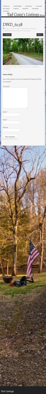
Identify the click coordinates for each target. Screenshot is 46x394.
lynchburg (6, 11)
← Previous (7, 34)
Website (5, 127)
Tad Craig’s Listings (23, 14)
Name (5, 112)
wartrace (16, 8)
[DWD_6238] (23, 64)
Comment (6, 86)
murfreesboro (17, 6)
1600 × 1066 (21, 28)
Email (5, 120)
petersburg (35, 8)
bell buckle (6, 8)
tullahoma (39, 6)
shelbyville (6, 6)
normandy (25, 8)
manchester (28, 6)
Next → (40, 34)
